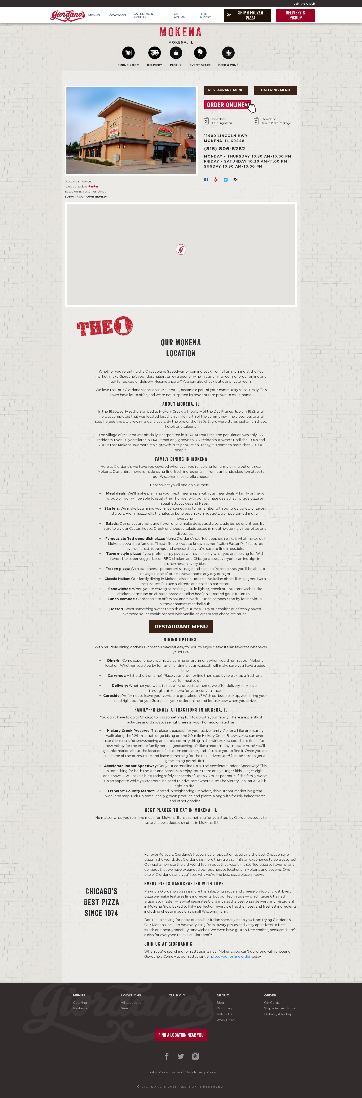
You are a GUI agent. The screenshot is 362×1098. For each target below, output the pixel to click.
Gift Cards (179, 15)
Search (126, 1008)
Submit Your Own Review (86, 196)
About (222, 995)
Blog (220, 1003)
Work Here (225, 1020)
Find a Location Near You (181, 1035)
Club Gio (177, 995)
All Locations (131, 1003)
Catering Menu (275, 90)
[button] (181, 249)
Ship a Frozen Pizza (250, 15)
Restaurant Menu (225, 90)
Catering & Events (143, 15)
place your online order (231, 956)
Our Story (224, 1008)
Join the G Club (304, 3)
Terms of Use (180, 1072)
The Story (205, 15)
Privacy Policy (205, 1072)
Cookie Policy (157, 1072)
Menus (94, 15)
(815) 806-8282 (225, 148)
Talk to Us (224, 1014)
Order (270, 995)
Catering (80, 1003)
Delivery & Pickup (296, 15)
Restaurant (82, 1008)
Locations (116, 15)
